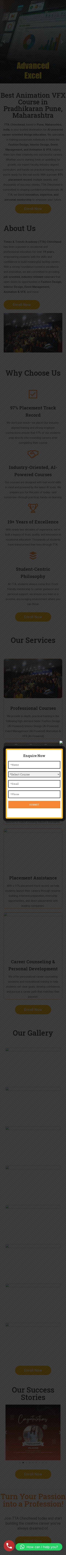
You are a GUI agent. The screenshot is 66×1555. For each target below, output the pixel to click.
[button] (39, 1547)
